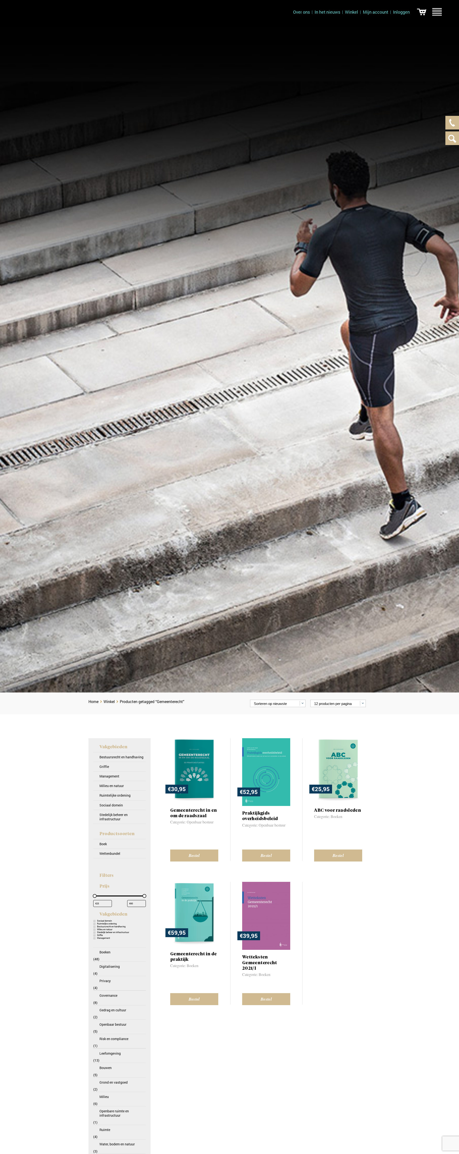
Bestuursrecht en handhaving (121, 757)
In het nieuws (327, 12)
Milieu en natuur (111, 785)
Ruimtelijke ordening (115, 795)
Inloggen (401, 12)
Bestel (194, 855)
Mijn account (375, 12)
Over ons (301, 12)
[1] (421, 12)
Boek (103, 844)
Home (93, 701)
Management (109, 776)
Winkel (351, 12)
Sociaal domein (111, 805)
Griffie (104, 766)
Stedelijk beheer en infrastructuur (113, 816)
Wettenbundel (109, 853)
